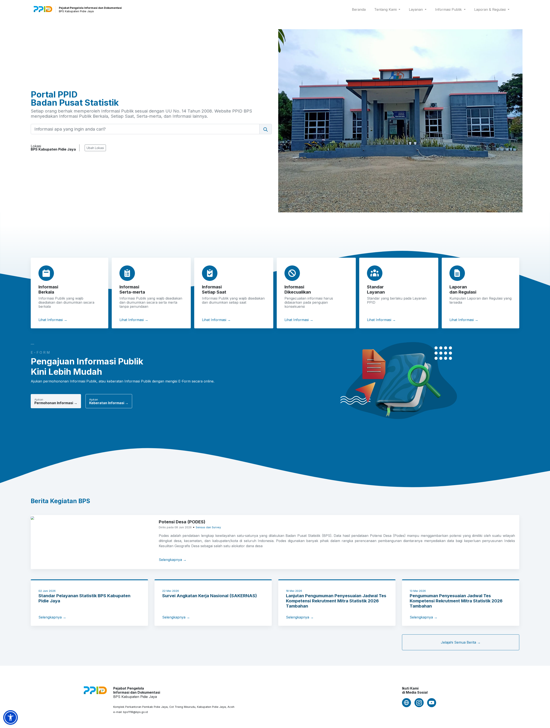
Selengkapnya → (172, 559)
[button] (10, 717)
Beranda (359, 9)
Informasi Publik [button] (449, 9)
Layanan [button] (416, 9)
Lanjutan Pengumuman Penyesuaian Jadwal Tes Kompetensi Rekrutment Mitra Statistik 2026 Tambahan (336, 601)
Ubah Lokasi (95, 148)
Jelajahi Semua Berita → (461, 642)
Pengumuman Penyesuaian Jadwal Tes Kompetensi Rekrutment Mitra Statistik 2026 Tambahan (456, 601)
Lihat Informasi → (52, 320)
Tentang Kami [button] (386, 9)
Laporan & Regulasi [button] (490, 9)
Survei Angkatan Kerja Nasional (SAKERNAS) (209, 595)
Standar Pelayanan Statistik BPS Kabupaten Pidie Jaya (84, 598)
